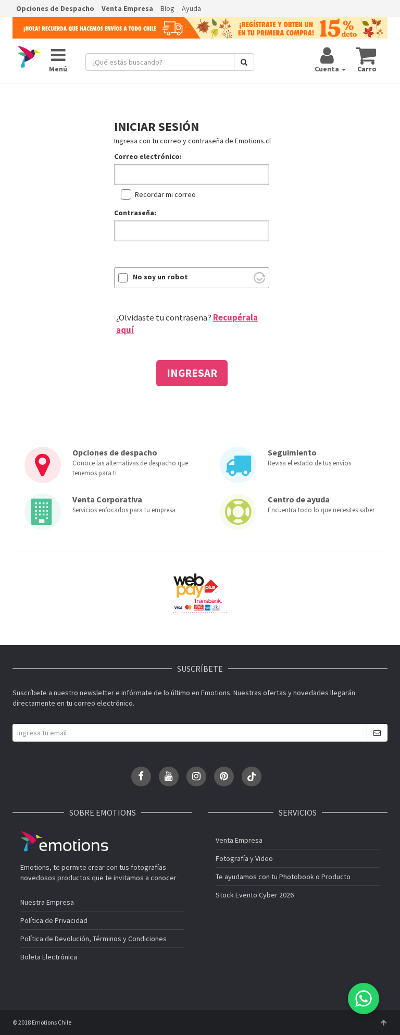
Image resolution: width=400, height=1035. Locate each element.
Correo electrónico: (148, 156)
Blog (167, 8)
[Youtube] (169, 776)
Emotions (64, 841)
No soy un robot (160, 276)
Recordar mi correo (165, 194)
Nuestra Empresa (47, 902)
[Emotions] (29, 57)
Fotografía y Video (244, 858)
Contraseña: (135, 212)
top (383, 1022)
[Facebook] (141, 776)
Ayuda (191, 8)
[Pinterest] (224, 776)
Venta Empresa (127, 8)
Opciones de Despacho (55, 8)
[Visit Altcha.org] (259, 278)
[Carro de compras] (366, 55)
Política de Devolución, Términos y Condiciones (93, 938)
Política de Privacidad (54, 920)
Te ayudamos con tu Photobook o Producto (283, 876)
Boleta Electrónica (48, 957)
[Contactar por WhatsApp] (363, 998)
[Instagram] (196, 776)
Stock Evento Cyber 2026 (255, 895)
